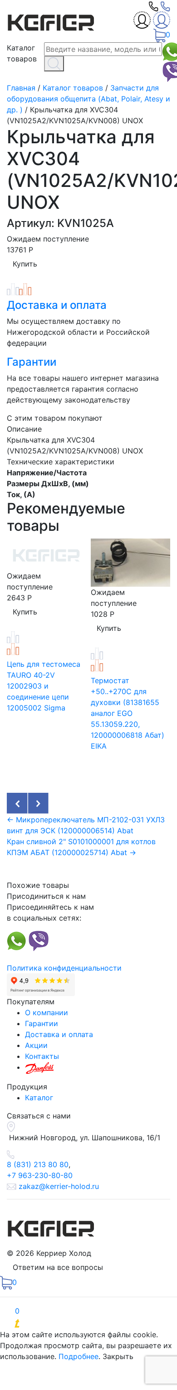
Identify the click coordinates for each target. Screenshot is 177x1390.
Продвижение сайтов (81, 1323)
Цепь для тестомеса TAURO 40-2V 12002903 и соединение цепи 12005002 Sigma (43, 686)
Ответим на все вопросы (58, 1267)
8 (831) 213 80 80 (38, 1164)
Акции (36, 1045)
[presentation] (17, 803)
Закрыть (118, 1356)
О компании (46, 1012)
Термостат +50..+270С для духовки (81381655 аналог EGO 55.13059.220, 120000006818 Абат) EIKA (127, 713)
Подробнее (78, 1356)
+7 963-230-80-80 (40, 1175)
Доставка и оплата (57, 305)
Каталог (39, 1097)
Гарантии (31, 361)
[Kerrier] (52, 20)
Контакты (42, 1056)
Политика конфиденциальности (64, 967)
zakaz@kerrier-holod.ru (59, 1186)
